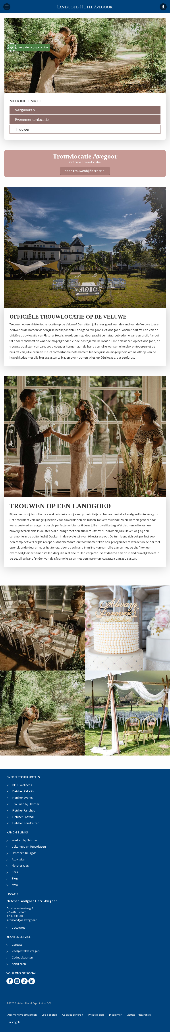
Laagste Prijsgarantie (138, 1014)
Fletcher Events (22, 798)
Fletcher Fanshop (23, 810)
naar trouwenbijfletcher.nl (85, 171)
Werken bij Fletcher (24, 840)
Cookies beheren (73, 1014)
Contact (17, 945)
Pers (15, 872)
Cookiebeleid (49, 1014)
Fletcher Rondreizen (25, 823)
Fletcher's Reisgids (24, 853)
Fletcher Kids (20, 866)
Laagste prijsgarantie (32, 47)
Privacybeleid (96, 1014)
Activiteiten (19, 859)
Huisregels (14, 1022)
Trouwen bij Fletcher (25, 804)
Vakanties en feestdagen (29, 846)
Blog (14, 878)
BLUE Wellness (22, 785)
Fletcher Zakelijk (23, 791)
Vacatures (18, 928)
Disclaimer (115, 1014)
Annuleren (19, 964)
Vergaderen (25, 110)
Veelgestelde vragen (26, 951)
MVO (15, 885)
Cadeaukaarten (22, 957)
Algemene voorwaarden (22, 1014)
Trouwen (22, 129)
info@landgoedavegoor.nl (22, 920)
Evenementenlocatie (32, 119)
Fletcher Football (23, 817)
